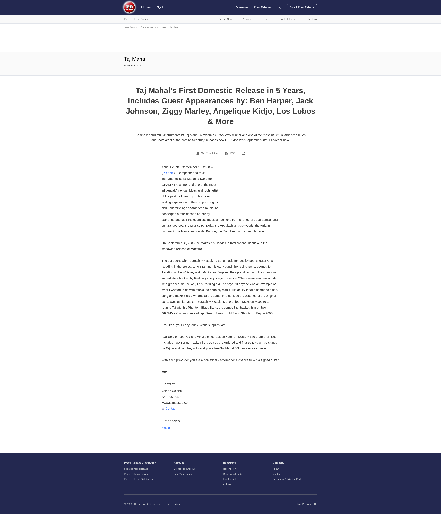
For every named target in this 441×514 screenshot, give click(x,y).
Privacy (178, 504)
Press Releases (130, 27)
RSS (233, 153)
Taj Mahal (174, 27)
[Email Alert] (198, 153)
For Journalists (231, 479)
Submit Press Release (302, 7)
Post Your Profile (183, 474)
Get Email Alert (210, 153)
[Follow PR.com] (314, 504)
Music (164, 27)
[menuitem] (279, 7)
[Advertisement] (220, 39)
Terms (166, 504)
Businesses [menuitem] (242, 7)
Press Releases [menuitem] (262, 7)
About (276, 468)
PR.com (168, 173)
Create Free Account (185, 468)
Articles (227, 484)
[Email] (243, 153)
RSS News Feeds (232, 474)
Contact (171, 408)
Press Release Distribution (138, 479)
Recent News (230, 468)
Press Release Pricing (136, 474)
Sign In (160, 7)
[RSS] (227, 153)
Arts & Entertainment (149, 27)
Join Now (146, 7)
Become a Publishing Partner (288, 479)
